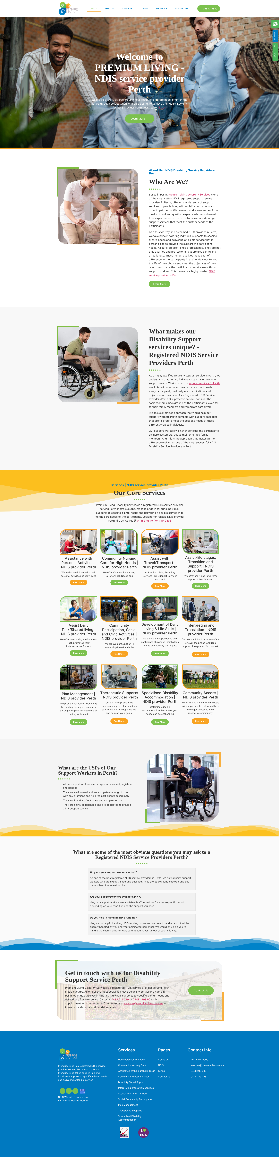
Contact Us (181, 8)
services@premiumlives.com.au (143, 1003)
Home (94, 8)
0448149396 (163, 520)
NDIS (145, 8)
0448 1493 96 (141, 999)
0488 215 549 (120, 999)
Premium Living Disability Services (189, 194)
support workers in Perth (204, 383)
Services (127, 8)
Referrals (161, 8)
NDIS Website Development (73, 1097)
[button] (275, 24)
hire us (162, 107)
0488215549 (145, 520)
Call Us (275, 36)
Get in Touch (275, 51)
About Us (109, 8)
